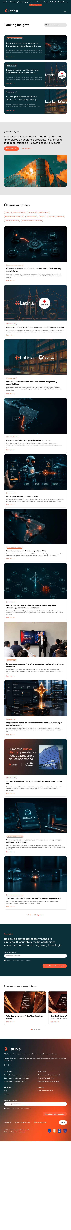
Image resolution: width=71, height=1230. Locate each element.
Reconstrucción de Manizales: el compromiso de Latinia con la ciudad (22, 73)
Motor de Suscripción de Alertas (48, 1078)
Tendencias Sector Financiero (32, 220)
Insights (42, 216)
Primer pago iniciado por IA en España (22, 496)
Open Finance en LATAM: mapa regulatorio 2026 (26, 551)
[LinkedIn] (5, 1061)
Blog (5, 1087)
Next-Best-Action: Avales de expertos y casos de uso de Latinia (50, 1012)
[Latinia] (11, 10)
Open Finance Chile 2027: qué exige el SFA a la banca (28, 440)
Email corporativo (10, 952)
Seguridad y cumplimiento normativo (16, 1074)
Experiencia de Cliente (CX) (14, 216)
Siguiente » (40, 915)
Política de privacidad (22, 1119)
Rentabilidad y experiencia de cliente (16, 1071)
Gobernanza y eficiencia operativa (15, 1078)
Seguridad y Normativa (56, 216)
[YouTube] (9, 1061)
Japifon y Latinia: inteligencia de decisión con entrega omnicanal (33, 898)
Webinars (7, 1090)
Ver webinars (27, 149)
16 (35, 915)
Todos (7, 212)
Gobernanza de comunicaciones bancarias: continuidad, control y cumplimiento (22, 46)
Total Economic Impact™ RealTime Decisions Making (17, 1011)
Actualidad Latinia (11, 65)
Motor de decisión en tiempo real (49, 1071)
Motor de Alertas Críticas (46, 1074)
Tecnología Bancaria (12, 220)
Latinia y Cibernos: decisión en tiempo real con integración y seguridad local (21, 99)
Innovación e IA (32, 216)
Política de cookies (40, 1119)
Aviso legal (7, 1119)
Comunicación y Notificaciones (15, 38)
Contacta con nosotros (45, 1087)
